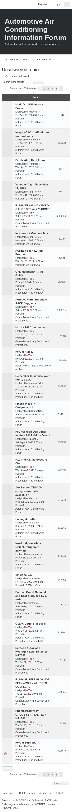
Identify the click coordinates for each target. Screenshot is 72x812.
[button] (61, 88)
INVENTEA (39, 804)
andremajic (34, 554)
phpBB (18, 800)
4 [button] (52, 88)
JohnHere (33, 191)
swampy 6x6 (34, 383)
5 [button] (56, 88)
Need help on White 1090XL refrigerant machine (28, 547)
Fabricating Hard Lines (30, 160)
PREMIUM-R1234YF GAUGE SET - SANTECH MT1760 (30, 714)
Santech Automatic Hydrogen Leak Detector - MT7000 (32, 651)
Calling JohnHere (26, 519)
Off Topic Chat (33, 198)
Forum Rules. (24, 351)
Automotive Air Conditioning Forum (29, 124)
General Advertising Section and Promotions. (32, 225)
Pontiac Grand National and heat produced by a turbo (31, 596)
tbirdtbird (33, 522)
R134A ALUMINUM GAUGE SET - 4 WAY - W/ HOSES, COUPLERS (32, 683)
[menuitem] (6, 808)
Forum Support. (25, 742)
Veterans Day (23, 574)
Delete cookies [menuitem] (27, 793)
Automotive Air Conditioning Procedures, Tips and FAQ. (29, 291)
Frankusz (33, 139)
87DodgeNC (35, 411)
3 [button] (48, 88)
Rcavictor (33, 111)
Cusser (32, 439)
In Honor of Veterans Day (31, 233)
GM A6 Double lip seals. (30, 623)
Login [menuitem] (57, 4)
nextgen (51, 804)
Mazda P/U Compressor (30, 327)
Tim (30, 212)
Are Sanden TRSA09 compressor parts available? (28, 491)
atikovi (31, 498)
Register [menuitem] (42, 4)
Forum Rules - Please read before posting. (33, 367)
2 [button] (44, 88)
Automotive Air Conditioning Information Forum (35, 29)
